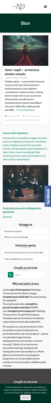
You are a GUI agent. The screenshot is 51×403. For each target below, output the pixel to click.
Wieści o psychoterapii (13, 116)
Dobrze (25, 397)
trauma (37, 120)
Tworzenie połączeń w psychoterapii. (24, 252)
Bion (25, 116)
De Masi (30, 116)
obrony (33, 120)
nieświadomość (25, 120)
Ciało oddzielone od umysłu (18, 258)
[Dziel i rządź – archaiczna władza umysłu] (25, 50)
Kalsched (36, 116)
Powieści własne (13, 231)
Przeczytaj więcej (25, 109)
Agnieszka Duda (12, 78)
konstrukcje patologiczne (12, 120)
